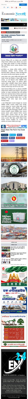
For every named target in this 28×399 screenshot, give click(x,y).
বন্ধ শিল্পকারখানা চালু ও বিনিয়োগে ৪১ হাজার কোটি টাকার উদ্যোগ (13, 175)
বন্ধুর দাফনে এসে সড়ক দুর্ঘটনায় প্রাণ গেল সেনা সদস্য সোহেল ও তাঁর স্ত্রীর (18, 248)
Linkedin (5, 138)
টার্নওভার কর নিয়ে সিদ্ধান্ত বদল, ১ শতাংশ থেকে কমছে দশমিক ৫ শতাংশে (14, 206)
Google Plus (21, 138)
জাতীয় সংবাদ (16, 32)
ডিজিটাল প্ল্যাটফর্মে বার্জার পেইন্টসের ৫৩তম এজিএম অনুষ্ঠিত (19, 259)
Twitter (13, 135)
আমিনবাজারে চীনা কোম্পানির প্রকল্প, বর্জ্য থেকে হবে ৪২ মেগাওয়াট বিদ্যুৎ (14, 159)
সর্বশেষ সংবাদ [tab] (14, 242)
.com (18, 397)
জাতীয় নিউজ (10, 32)
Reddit (12, 138)
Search (23, 4)
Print (12, 141)
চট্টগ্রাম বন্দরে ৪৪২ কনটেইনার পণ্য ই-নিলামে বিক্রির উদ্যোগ (13, 237)
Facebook (5, 135)
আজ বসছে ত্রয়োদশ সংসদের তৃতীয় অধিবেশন (13, 191)
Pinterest (5, 141)
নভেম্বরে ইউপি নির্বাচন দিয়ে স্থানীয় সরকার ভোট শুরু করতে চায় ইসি (14, 221)
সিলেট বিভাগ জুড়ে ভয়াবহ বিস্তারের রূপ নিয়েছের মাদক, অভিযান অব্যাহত (18, 254)
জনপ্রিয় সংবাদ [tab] (14, 245)
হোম (4, 32)
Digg (20, 135)
